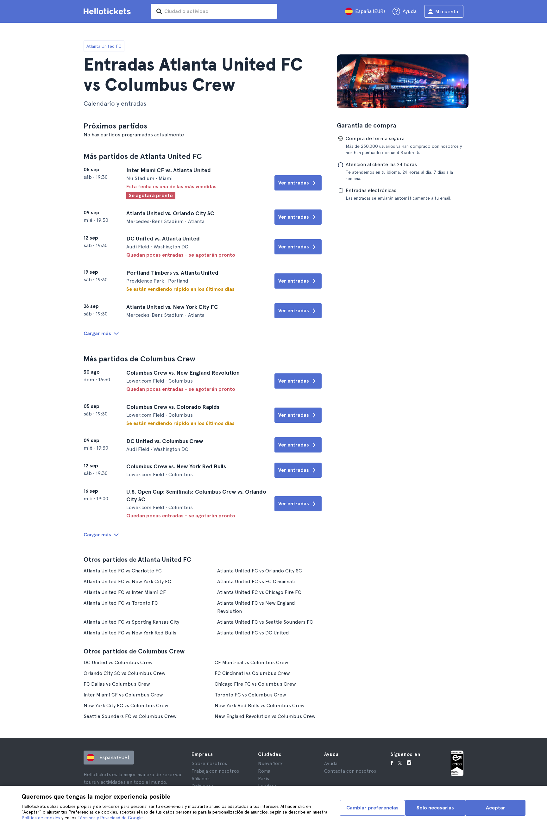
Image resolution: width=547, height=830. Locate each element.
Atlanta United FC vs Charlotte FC (123, 571)
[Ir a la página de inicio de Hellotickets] (108, 11)
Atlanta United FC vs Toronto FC (121, 603)
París (263, 779)
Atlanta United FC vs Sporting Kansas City (131, 622)
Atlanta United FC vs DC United (253, 633)
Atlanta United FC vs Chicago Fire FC (259, 592)
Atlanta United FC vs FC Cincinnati (256, 581)
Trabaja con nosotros (215, 771)
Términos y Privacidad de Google (110, 817)
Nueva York (270, 763)
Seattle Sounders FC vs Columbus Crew (130, 716)
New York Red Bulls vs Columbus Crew (260, 705)
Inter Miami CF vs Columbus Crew (123, 695)
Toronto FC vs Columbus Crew (250, 695)
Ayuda (330, 763)
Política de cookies (41, 817)
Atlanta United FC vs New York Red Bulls (130, 633)
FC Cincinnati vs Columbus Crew (252, 673)
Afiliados (201, 779)
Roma (264, 771)
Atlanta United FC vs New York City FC (127, 581)
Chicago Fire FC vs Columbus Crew (255, 684)
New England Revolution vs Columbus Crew (265, 716)
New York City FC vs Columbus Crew (126, 705)
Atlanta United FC (104, 46)
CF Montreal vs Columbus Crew (251, 662)
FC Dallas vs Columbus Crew (117, 684)
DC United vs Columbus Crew (118, 662)
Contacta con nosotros (350, 771)
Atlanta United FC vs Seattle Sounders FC (265, 622)
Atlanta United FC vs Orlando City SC (259, 571)
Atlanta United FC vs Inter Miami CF (125, 592)
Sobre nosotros (209, 763)
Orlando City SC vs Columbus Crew (125, 673)
